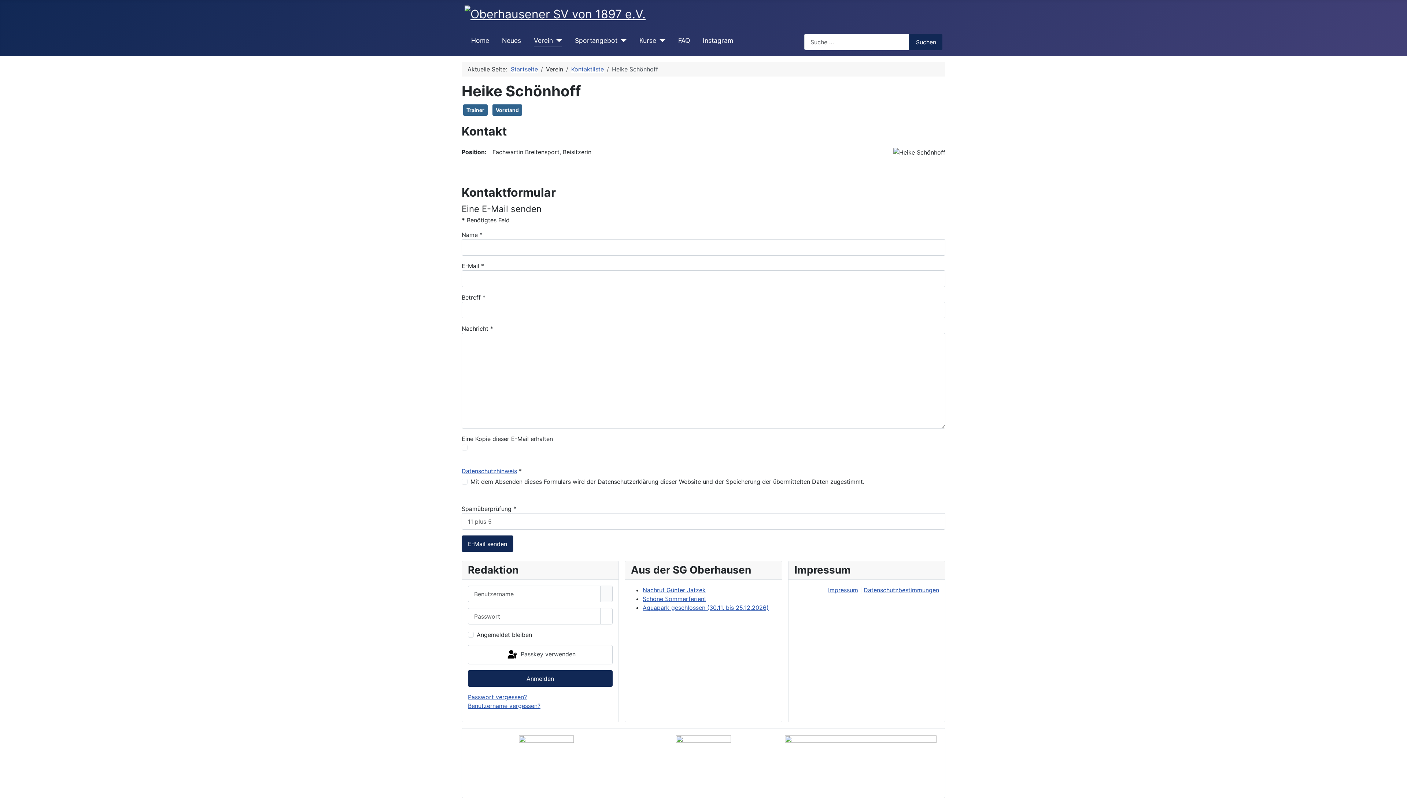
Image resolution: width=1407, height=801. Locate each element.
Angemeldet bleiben (504, 634)
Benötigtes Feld (486, 220)
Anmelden (540, 678)
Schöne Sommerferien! (674, 598)
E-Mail (473, 266)
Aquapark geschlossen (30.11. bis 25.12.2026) (706, 607)
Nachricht (477, 328)
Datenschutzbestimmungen (901, 590)
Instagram (718, 40)
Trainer (475, 110)
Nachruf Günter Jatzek (674, 590)
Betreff (473, 297)
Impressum (843, 590)
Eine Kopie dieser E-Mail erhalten (507, 438)
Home (480, 40)
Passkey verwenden (547, 654)
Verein (543, 40)
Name (472, 234)
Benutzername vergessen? (504, 705)
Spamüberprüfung (489, 508)
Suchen (926, 42)
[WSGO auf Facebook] (703, 762)
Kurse (647, 40)
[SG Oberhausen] (861, 762)
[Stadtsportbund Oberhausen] (546, 762)
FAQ (684, 40)
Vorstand (507, 110)
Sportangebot (596, 40)
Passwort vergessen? (497, 697)
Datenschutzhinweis (489, 471)
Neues (511, 40)
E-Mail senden (487, 544)
